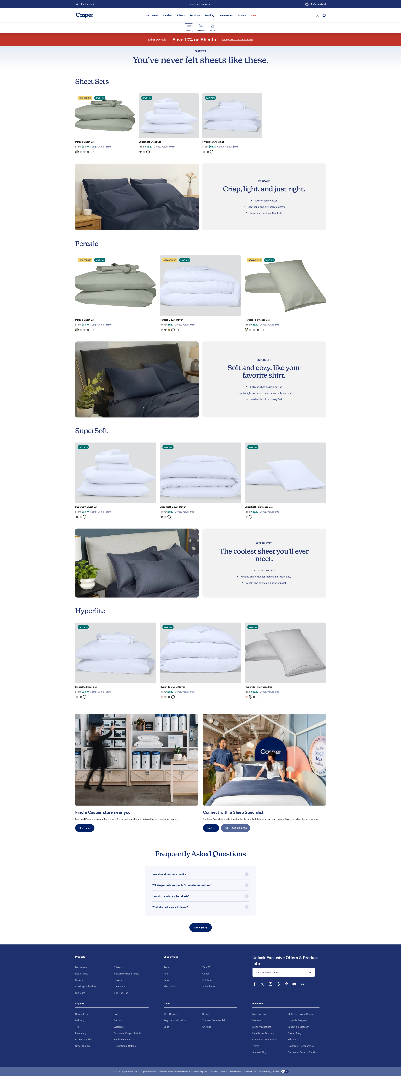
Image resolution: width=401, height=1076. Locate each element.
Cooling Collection (85, 986)
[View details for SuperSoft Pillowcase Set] (285, 473)
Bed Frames (81, 973)
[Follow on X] (262, 984)
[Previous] (165, 4)
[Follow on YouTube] (294, 984)
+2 (178, 330)
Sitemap (206, 1026)
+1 (93, 151)
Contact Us (81, 1013)
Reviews (256, 1020)
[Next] (234, 4)
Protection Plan (83, 1039)
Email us (211, 827)
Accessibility (259, 1052)
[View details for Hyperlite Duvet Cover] (200, 653)
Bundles (167, 15)
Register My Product (175, 1020)
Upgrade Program (297, 1020)
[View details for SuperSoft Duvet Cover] (200, 473)
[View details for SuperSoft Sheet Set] (169, 115)
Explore (242, 15)
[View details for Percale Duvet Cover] (200, 285)
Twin (166, 967)
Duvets (118, 980)
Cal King (207, 980)
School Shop (209, 986)
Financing (80, 1033)
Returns (118, 1020)
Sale (253, 15)
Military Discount (261, 1026)
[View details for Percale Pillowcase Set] (285, 285)
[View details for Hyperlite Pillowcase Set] (285, 653)
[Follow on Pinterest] (286, 984)
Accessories (226, 15)
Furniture (195, 15)
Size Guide (169, 986)
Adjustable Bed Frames (126, 973)
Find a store (85, 827)
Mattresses (152, 15)
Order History (82, 1045)
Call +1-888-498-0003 (236, 827)
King (166, 980)
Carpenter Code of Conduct (303, 1052)
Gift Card (80, 992)
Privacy (292, 1039)
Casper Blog (294, 1033)
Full (166, 973)
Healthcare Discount (263, 1033)
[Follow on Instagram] (270, 984)
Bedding (209, 15)
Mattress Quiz (260, 1013)
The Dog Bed (121, 992)
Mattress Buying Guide (300, 1013)
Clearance (119, 986)
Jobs (166, 1026)
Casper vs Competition (264, 1039)
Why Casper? (171, 1013)
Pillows (181, 15)
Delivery (79, 1020)
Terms (255, 1045)
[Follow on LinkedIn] (302, 984)
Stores (205, 1013)
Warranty (119, 1026)
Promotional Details (125, 1045)
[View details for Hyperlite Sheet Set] (232, 115)
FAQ (116, 1013)
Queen (205, 973)
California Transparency (301, 1045)
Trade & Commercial (213, 1020)
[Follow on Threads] (278, 984)
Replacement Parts (124, 1039)
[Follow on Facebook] (254, 984)
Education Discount (298, 1026)
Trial (77, 1026)
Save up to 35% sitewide (199, 4)
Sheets (79, 980)
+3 (263, 330)
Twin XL (206, 967)
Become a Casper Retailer (128, 1033)
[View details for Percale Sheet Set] (105, 115)
